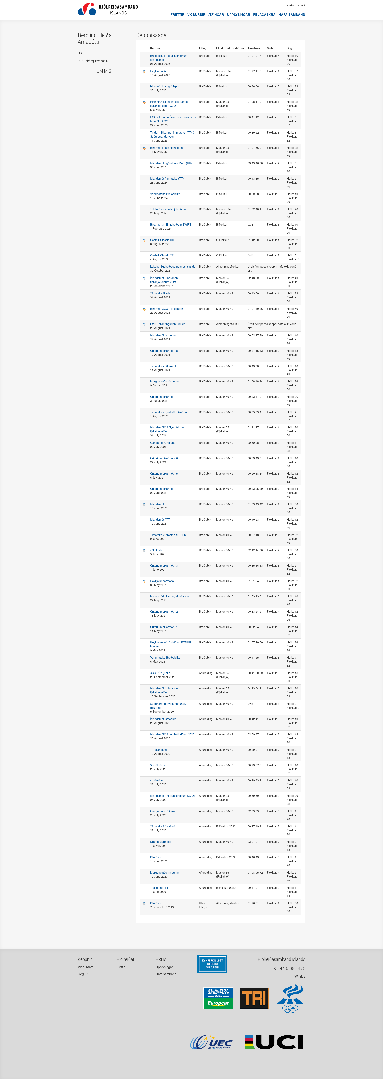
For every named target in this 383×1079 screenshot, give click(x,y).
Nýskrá (301, 5)
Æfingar (216, 14)
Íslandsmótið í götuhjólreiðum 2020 (172, 734)
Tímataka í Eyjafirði (162, 826)
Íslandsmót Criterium (163, 719)
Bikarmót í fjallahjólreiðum (166, 148)
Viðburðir (196, 14)
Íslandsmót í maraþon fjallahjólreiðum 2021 (164, 280)
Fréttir (177, 14)
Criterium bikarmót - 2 (164, 611)
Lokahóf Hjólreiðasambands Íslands (172, 266)
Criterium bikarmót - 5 (164, 473)
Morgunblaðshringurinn (165, 381)
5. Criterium (157, 765)
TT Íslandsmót (159, 750)
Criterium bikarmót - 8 (164, 351)
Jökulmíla (156, 550)
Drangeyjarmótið (160, 842)
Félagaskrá (264, 14)
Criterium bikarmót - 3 (164, 565)
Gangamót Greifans (162, 443)
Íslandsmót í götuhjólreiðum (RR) (171, 163)
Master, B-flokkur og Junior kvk (169, 596)
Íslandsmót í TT (160, 519)
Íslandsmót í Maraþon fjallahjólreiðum (164, 690)
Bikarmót (155, 857)
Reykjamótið (158, 71)
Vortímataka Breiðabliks (165, 194)
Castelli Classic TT (162, 255)
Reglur (82, 974)
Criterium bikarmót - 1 (164, 627)
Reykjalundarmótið (162, 581)
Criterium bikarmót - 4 (164, 489)
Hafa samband (292, 14)
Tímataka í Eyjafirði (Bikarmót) (169, 412)
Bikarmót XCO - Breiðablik (166, 309)
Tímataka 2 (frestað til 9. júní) (169, 535)
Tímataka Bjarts (160, 293)
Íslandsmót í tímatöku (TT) (167, 178)
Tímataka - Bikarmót (163, 366)
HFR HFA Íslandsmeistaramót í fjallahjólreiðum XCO (169, 104)
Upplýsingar (238, 14)
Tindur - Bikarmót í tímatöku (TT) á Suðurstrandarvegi (172, 134)
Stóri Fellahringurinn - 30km (167, 324)
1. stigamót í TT (160, 888)
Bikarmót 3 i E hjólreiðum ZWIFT (170, 224)
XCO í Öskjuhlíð (160, 673)
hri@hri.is (298, 976)
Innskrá (291, 5)
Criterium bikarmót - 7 (164, 397)
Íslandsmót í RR (160, 504)
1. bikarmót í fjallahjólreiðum (168, 209)
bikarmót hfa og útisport (165, 86)
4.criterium (157, 780)
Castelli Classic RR (162, 240)
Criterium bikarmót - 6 (164, 458)
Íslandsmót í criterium (163, 335)
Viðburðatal (86, 967)
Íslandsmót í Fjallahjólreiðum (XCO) (172, 796)
